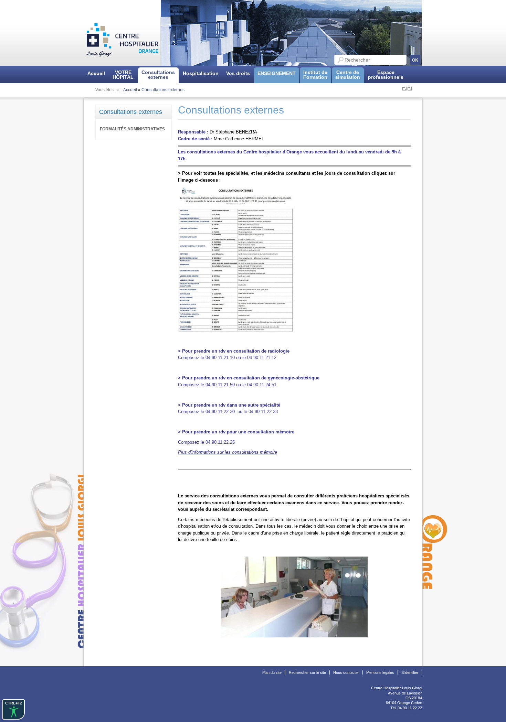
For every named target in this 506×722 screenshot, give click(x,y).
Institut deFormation (315, 74)
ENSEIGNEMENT (276, 73)
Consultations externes (163, 89)
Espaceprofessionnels (385, 74)
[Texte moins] (410, 89)
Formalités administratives (132, 129)
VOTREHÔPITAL (123, 74)
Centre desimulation (347, 74)
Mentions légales (380, 672)
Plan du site (272, 672)
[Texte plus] (404, 89)
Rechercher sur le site (307, 672)
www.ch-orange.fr (407, 713)
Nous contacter (346, 672)
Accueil (96, 73)
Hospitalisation (201, 73)
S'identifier (409, 672)
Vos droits (238, 73)
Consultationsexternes (158, 74)
